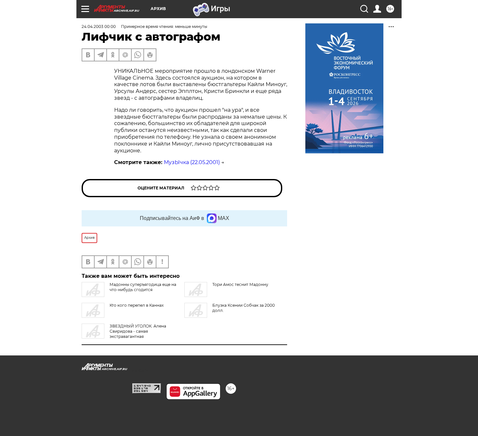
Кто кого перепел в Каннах (137, 305)
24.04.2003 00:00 (99, 26)
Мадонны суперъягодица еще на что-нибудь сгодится (143, 287)
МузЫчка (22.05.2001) (192, 162)
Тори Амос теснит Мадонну (240, 284)
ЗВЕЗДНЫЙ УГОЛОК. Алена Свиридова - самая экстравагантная (138, 331)
